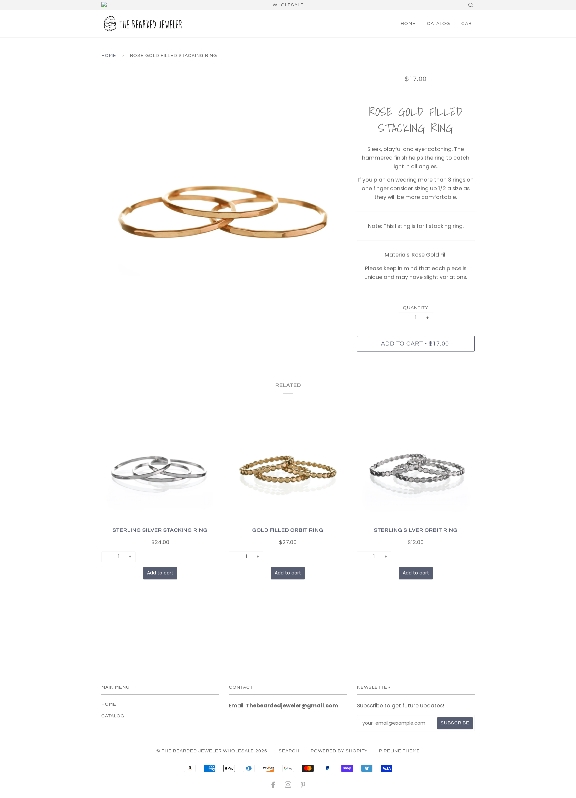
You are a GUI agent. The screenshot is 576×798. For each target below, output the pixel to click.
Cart (468, 23)
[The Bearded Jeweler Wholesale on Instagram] (288, 786)
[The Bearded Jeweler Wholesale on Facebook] (273, 786)
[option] (224, 197)
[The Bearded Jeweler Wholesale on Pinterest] (303, 786)
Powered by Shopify (339, 751)
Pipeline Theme (399, 751)
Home (408, 23)
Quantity (415, 308)
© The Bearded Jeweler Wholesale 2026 (211, 751)
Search (289, 751)
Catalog (438, 23)
